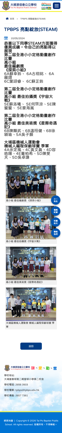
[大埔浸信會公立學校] (19, 10)
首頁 (12, 19)
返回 (31, 346)
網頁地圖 (8, 420)
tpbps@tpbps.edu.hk (27, 390)
